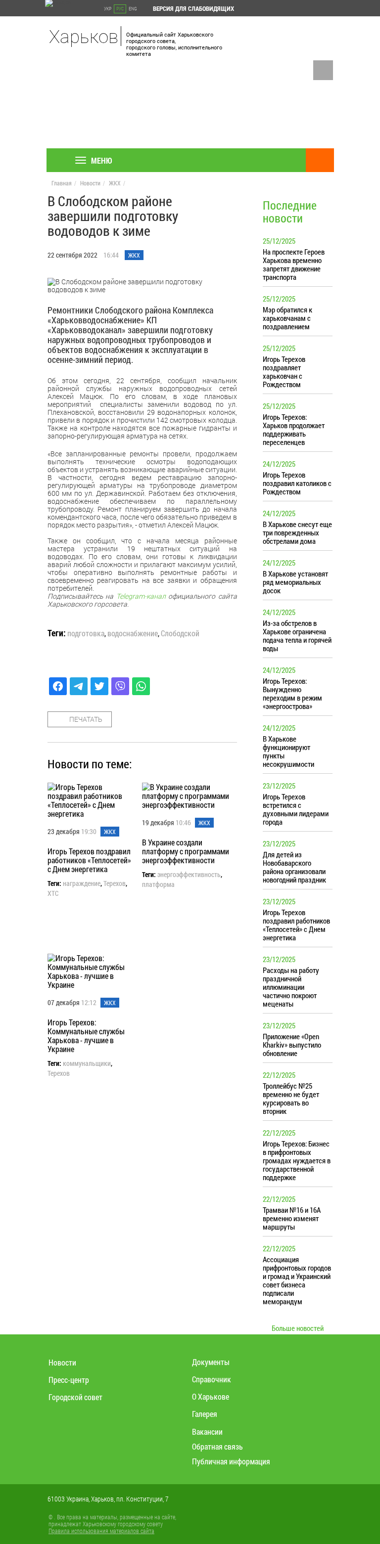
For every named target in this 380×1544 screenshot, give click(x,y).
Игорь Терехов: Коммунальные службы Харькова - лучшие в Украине (86, 1035)
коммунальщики (87, 1063)
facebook (323, 70)
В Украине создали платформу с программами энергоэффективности (185, 851)
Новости (90, 183)
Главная (61, 183)
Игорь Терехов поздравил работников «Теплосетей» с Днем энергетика (89, 860)
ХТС (53, 893)
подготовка (85, 633)
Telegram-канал (141, 596)
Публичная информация (231, 1461)
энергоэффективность (189, 875)
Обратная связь (217, 1446)
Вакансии (207, 1431)
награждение (81, 883)
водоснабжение (132, 633)
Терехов (114, 883)
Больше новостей (298, 1328)
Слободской (180, 633)
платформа (158, 884)
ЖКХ (115, 183)
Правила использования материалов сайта (101, 1530)
